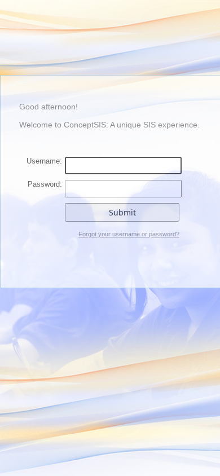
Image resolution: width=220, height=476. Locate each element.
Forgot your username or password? (128, 234)
